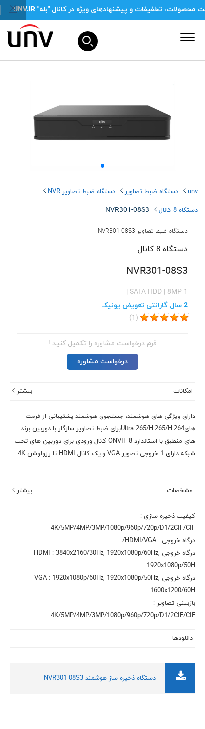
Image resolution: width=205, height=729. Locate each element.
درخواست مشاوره (102, 361)
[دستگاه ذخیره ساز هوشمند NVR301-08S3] (181, 677)
